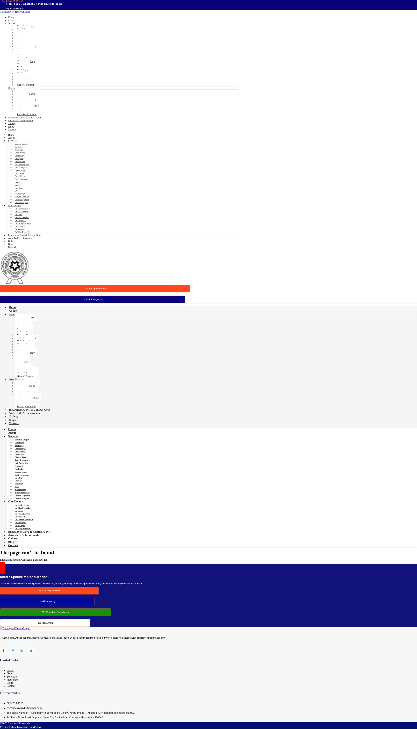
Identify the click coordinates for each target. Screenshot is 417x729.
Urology (18, 185)
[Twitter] (12, 650)
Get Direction (46, 622)
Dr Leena (18, 215)
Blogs (11, 126)
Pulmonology (20, 194)
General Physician (22, 200)
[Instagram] (31, 650)
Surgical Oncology (22, 197)
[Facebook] (3, 650)
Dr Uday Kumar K (27, 114)
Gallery (11, 123)
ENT (17, 191)
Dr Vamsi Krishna (22, 217)
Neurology (19, 150)
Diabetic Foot (20, 161)
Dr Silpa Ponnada (22, 212)
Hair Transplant (21, 167)
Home (11, 17)
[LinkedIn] (21, 650)
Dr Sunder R (20, 226)
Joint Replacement (22, 164)
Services (12, 23)
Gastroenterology (21, 179)
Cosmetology (20, 153)
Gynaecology (20, 170)
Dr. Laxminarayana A (23, 223)
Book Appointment (96, 288)
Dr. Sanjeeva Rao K (22, 209)
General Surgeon (26, 84)
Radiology (19, 188)
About (11, 20)
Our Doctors (14, 88)
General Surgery (21, 176)
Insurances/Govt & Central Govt (24, 117)
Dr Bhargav (19, 229)
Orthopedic (19, 158)
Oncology (18, 182)
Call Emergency (94, 299)
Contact (12, 129)
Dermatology (20, 156)
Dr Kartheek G (20, 220)
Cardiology (19, 147)
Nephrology (19, 173)
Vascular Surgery (21, 144)
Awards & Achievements (20, 120)
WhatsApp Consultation (57, 612)
